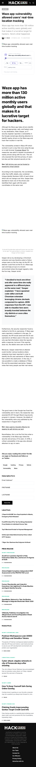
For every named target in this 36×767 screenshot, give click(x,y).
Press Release (10, 552)
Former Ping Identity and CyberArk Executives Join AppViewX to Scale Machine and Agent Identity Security (17, 586)
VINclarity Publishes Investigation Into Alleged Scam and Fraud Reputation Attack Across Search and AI (17, 614)
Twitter (6, 458)
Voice (5, 67)
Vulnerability (7, 468)
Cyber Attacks (6, 657)
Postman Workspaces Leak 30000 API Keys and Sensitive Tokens (17, 637)
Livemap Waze (21, 150)
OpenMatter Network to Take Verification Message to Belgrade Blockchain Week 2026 (17, 600)
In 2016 (27, 439)
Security (5, 9)
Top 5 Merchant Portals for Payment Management (17, 529)
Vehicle (29, 465)
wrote (19, 271)
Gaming (9, 682)
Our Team (15, 750)
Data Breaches (11, 632)
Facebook (14, 456)
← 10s (6, 63)
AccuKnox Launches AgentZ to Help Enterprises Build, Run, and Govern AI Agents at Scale (18, 557)
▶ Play (14, 63)
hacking (13, 465)
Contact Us (15, 753)
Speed (26, 62)
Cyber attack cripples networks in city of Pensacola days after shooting (16, 663)
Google (5, 465)
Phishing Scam (11, 703)
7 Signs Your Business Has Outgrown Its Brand (16, 542)
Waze (15, 468)
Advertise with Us (18, 761)
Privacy (21, 465)
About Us (15, 747)
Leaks (16, 632)
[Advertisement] (18, 207)
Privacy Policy (16, 758)
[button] (3, 3)
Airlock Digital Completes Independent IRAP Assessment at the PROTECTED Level (17, 572)
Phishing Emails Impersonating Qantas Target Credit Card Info (15, 708)
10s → (21, 63)
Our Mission (16, 756)
